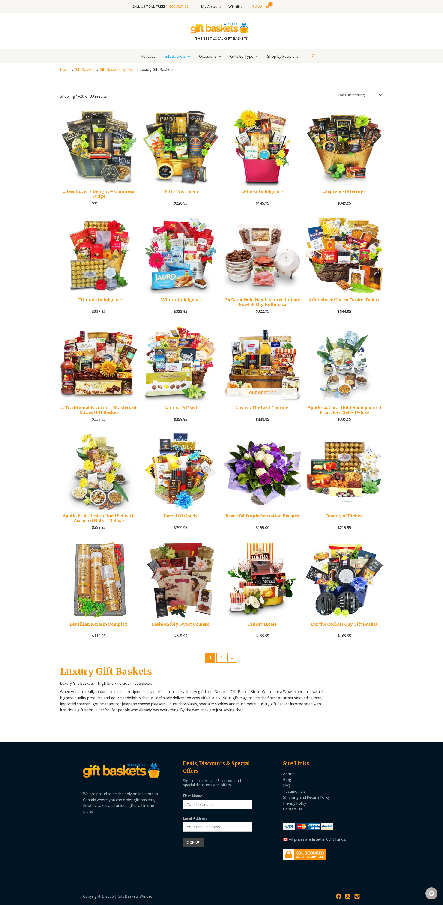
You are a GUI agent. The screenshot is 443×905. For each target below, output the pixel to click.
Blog (287, 779)
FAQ (286, 785)
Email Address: (196, 818)
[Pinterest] (357, 896)
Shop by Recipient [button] (282, 56)
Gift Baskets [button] (175, 56)
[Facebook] (338, 896)
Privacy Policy (294, 803)
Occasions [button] (207, 56)
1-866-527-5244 (179, 6)
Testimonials (294, 791)
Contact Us (292, 809)
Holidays (148, 56)
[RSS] (348, 896)
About (288, 773)
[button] (188, 56)
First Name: (193, 795)
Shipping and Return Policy (306, 797)
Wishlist (235, 6)
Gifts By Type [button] (241, 56)
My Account (211, 6)
